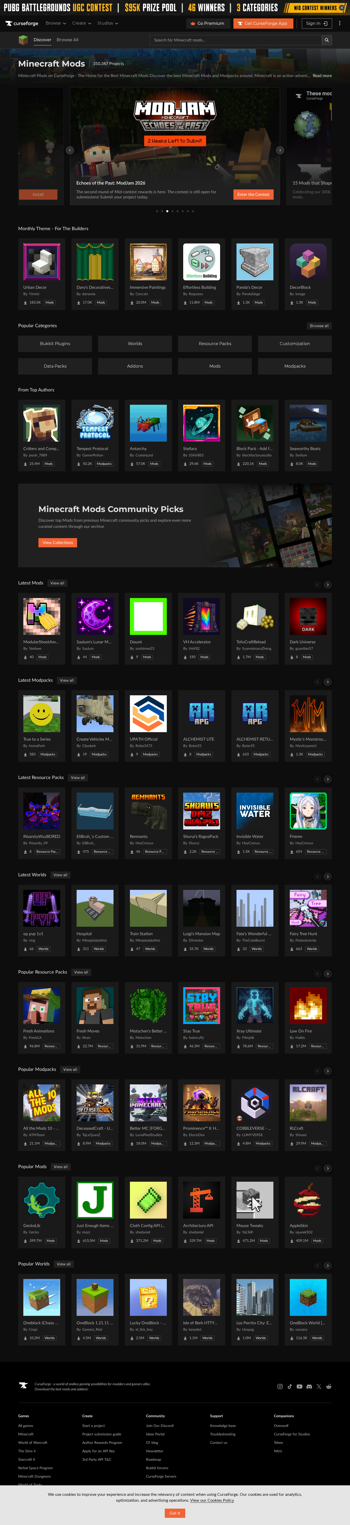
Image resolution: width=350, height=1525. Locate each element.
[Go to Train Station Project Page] (148, 920)
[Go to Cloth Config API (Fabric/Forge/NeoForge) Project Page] (148, 1212)
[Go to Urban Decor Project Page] (41, 274)
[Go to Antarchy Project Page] (148, 435)
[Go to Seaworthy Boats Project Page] (308, 435)
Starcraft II (26, 1460)
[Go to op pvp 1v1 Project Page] (41, 920)
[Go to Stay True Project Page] (201, 1018)
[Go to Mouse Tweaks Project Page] (255, 1212)
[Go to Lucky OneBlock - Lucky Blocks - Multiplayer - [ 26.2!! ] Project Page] (148, 1310)
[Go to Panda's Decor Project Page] (255, 274)
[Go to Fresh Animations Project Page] (41, 1018)
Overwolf (281, 1426)
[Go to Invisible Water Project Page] (255, 823)
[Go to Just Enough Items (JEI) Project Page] (95, 1212)
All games (25, 1426)
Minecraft (26, 1434)
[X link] (319, 1386)
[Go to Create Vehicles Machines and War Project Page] (95, 726)
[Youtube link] (299, 1386)
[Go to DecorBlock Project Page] (308, 274)
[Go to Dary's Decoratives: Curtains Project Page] (95, 274)
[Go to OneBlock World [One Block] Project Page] (308, 1310)
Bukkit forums (157, 1468)
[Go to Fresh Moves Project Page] (95, 1018)
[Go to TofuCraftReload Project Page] (255, 629)
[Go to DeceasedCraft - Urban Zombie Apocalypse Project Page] (95, 1115)
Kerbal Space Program (35, 1468)
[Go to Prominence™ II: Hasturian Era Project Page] (201, 1115)
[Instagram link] (280, 1386)
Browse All (67, 39)
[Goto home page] (22, 23)
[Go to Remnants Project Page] (148, 823)
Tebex (278, 1443)
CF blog (152, 1443)
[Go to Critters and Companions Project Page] (41, 435)
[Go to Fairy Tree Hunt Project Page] (308, 920)
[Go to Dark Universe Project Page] (308, 629)
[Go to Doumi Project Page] (148, 629)
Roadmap (153, 1460)
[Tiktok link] (290, 1386)
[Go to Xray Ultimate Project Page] (255, 1018)
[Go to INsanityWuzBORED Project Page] (41, 823)
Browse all (319, 326)
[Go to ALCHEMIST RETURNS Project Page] (255, 726)
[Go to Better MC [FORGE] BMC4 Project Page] (148, 1115)
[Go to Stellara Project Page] (201, 435)
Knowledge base (223, 1426)
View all (57, 583)
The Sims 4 (27, 1451)
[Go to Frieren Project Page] (308, 823)
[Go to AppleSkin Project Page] (308, 1212)
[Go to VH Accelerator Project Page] (201, 629)
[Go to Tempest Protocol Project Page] (95, 435)
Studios (105, 23)
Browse (53, 23)
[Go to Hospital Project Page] (95, 920)
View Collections (58, 543)
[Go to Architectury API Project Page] (201, 1212)
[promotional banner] (175, 7)
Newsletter (154, 1451)
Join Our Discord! (160, 1426)
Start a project (93, 1426)
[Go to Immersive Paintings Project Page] (148, 274)
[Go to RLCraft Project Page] (308, 1115)
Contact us (218, 1443)
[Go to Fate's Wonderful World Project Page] (255, 920)
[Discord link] (309, 1386)
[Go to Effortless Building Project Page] (201, 274)
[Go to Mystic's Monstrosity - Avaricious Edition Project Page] (308, 726)
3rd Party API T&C (96, 1460)
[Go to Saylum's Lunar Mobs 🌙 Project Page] (95, 629)
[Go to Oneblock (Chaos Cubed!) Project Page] (41, 1310)
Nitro (278, 1451)
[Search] (327, 40)
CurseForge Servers (161, 1476)
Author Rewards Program (102, 1443)
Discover (43, 39)
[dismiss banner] (342, 8)
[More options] (340, 23)
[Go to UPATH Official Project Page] (148, 726)
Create (79, 23)
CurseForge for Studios (292, 1434)
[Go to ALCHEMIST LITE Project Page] (201, 726)
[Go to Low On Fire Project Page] (308, 1018)
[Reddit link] (329, 1386)
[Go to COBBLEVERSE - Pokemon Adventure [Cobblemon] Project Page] (255, 1115)
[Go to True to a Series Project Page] (41, 726)
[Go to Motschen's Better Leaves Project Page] (148, 1018)
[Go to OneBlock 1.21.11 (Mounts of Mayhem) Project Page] (95, 1310)
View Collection (240, 195)
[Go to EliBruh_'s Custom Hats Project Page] (95, 823)
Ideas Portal (155, 1434)
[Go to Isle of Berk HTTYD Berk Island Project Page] (201, 1310)
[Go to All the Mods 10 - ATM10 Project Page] (41, 1115)
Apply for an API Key (98, 1451)
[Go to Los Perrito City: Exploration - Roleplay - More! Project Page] (255, 1310)
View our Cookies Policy (212, 1500)
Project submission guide (101, 1434)
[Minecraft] (23, 40)
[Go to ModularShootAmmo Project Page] (41, 629)
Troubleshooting (222, 1434)
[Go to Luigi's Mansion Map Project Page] (201, 920)
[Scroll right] (328, 585)
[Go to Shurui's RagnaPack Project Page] (201, 823)
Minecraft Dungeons (34, 1476)
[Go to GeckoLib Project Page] (41, 1212)
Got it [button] (175, 1513)
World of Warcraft (32, 1443)
